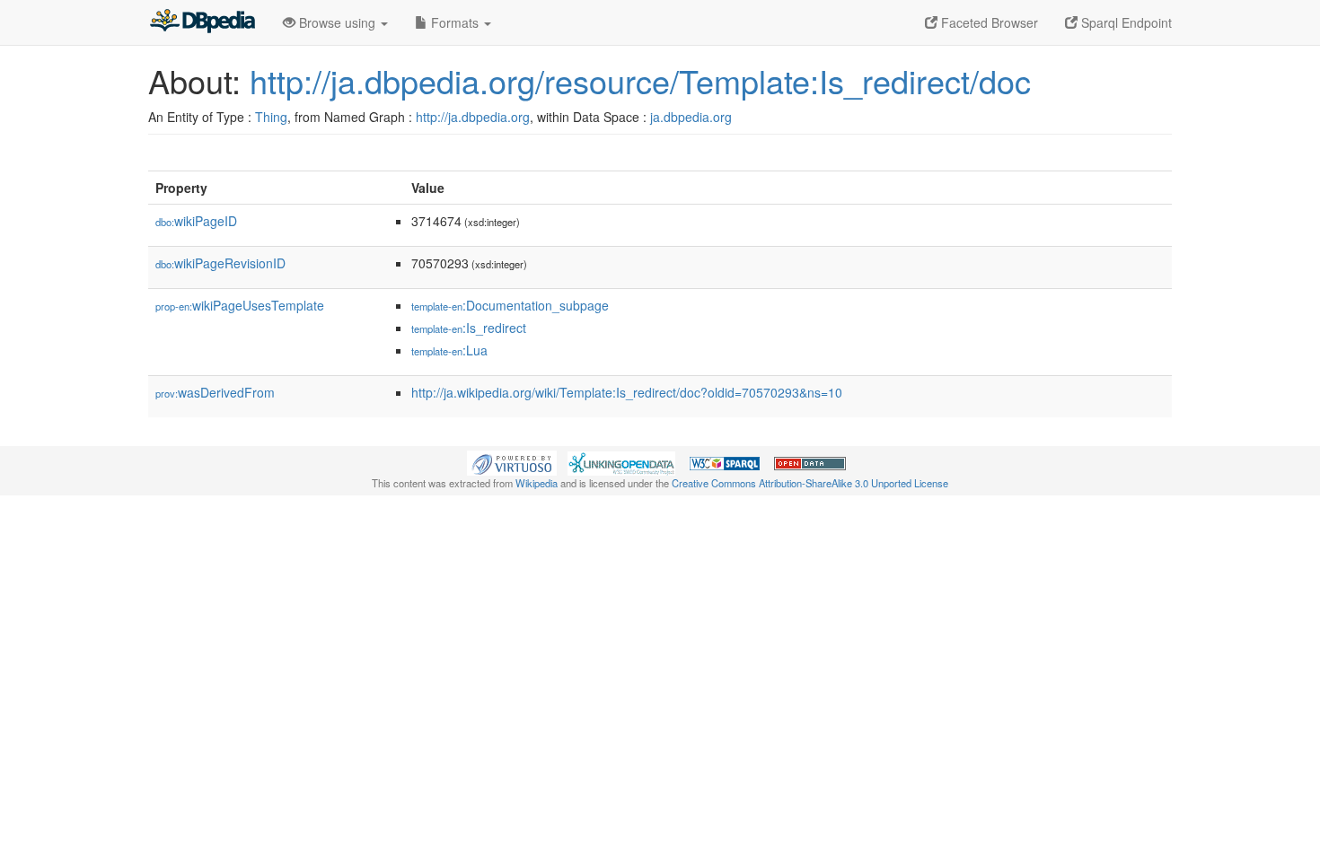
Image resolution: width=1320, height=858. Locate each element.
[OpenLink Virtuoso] (512, 461)
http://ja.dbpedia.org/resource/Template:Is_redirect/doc (640, 80)
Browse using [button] (337, 22)
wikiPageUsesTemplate (239, 305)
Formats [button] (454, 22)
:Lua (449, 350)
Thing (271, 117)
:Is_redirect (468, 328)
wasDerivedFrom (215, 392)
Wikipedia (536, 483)
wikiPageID (196, 221)
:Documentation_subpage (510, 305)
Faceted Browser (987, 22)
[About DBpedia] (202, 22)
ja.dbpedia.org (691, 117)
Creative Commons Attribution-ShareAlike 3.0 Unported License (810, 483)
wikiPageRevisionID (220, 263)
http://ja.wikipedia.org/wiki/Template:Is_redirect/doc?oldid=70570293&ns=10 (626, 392)
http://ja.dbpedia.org (473, 117)
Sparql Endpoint (1125, 22)
